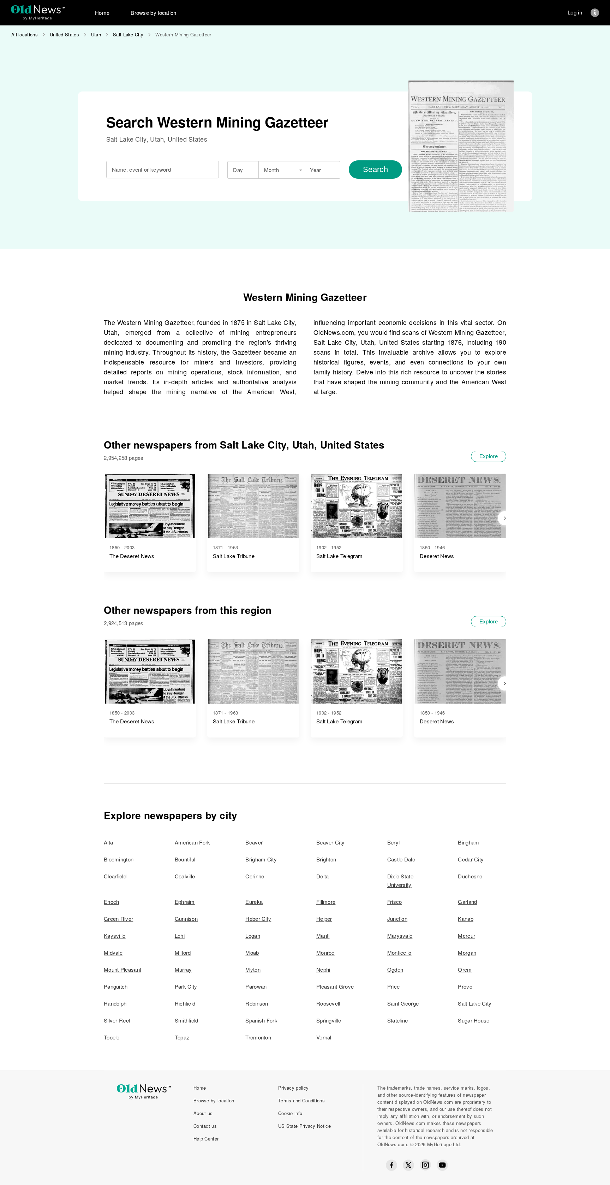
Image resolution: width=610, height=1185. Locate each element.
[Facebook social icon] (391, 1165)
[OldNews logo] (38, 9)
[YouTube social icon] (442, 1165)
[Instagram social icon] (425, 1165)
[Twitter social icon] (408, 1165)
